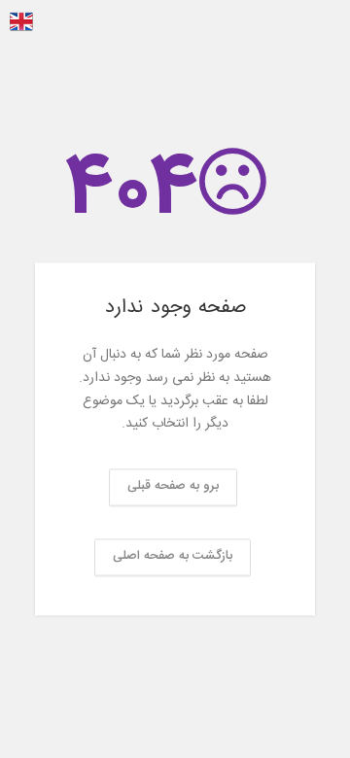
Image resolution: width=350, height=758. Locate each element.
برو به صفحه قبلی (173, 487)
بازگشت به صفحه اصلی (172, 557)
